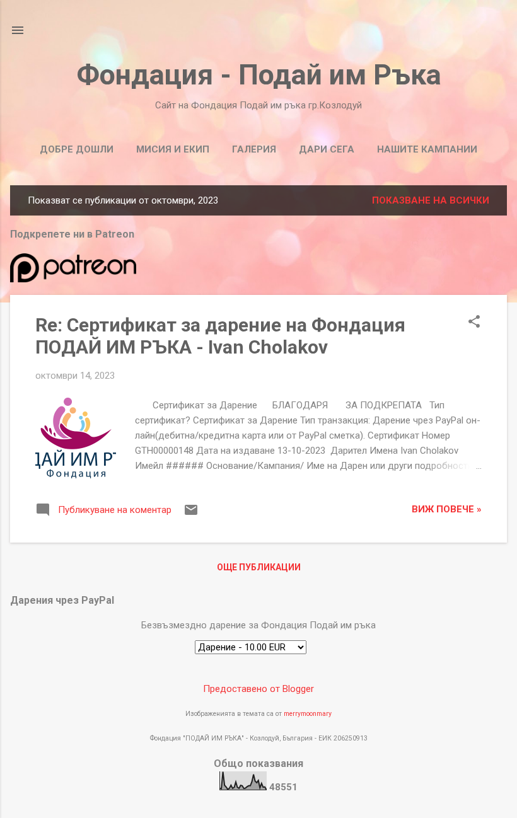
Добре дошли (76, 149)
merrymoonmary (308, 714)
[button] (474, 322)
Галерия (254, 149)
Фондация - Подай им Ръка (258, 74)
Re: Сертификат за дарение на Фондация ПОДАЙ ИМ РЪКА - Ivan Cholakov (220, 336)
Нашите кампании (427, 149)
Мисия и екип (172, 149)
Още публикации (259, 567)
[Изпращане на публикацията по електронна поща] (191, 514)
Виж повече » (447, 509)
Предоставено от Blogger (258, 688)
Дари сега (326, 149)
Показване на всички (430, 200)
